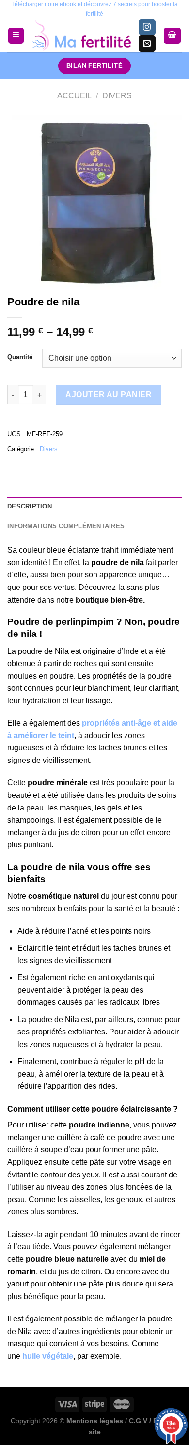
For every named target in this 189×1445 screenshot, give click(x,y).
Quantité (19, 357)
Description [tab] (29, 506)
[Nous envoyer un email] (147, 43)
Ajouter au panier (108, 394)
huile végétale (47, 1356)
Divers (117, 96)
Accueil (74, 96)
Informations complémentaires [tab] (66, 526)
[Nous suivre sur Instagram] (147, 27)
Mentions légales (94, 1421)
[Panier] (172, 36)
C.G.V (138, 1421)
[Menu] (16, 36)
